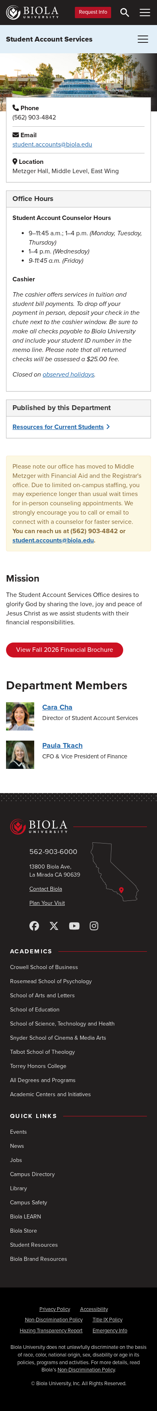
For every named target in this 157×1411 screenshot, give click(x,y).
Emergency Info (110, 1330)
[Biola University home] (32, 12)
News (17, 1146)
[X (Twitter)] (54, 926)
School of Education (35, 1009)
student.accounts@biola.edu (52, 144)
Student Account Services (49, 39)
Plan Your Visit (47, 903)
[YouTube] (74, 926)
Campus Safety (28, 1202)
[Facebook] (34, 926)
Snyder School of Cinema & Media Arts (58, 1037)
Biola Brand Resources (38, 1259)
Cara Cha (57, 707)
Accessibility (94, 1309)
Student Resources (34, 1244)
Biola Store (23, 1230)
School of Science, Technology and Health (62, 1023)
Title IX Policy (107, 1320)
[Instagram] (94, 926)
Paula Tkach (62, 745)
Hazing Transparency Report (51, 1330)
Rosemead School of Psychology (51, 981)
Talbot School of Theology (42, 1052)
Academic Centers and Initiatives (50, 1094)
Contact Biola (45, 889)
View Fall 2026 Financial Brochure (64, 650)
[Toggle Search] (125, 12)
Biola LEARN (25, 1216)
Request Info (93, 12)
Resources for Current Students (58, 427)
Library (18, 1188)
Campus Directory (32, 1174)
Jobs (16, 1160)
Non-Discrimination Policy (54, 1320)
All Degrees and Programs (43, 1080)
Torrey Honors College (38, 1066)
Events (18, 1131)
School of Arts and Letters (42, 995)
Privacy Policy (54, 1309)
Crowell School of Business (44, 967)
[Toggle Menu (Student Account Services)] (143, 39)
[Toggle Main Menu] (145, 12)
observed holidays (68, 375)
